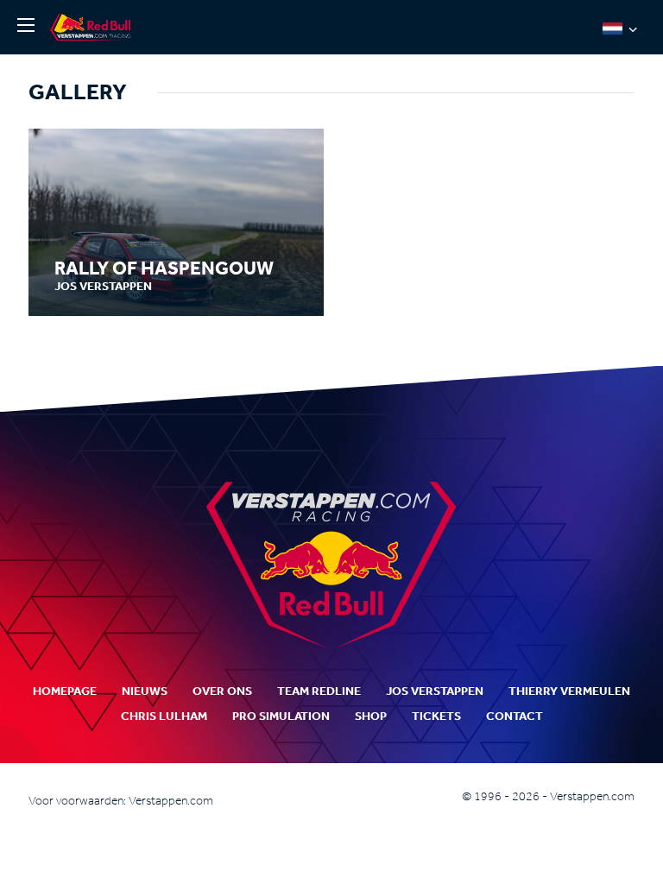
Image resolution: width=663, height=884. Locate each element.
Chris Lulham (164, 716)
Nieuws (144, 691)
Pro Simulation (281, 716)
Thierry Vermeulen (569, 691)
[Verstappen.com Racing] (93, 27)
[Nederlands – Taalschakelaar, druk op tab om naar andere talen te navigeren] (620, 27)
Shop (371, 716)
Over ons (222, 691)
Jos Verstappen (434, 691)
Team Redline (319, 691)
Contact (514, 716)
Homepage (65, 691)
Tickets (436, 716)
